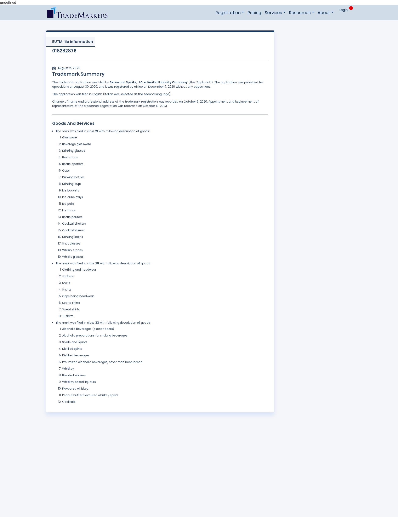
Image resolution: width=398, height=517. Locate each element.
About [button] (324, 13)
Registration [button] (228, 13)
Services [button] (273, 13)
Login (343, 9)
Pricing (254, 13)
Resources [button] (300, 13)
